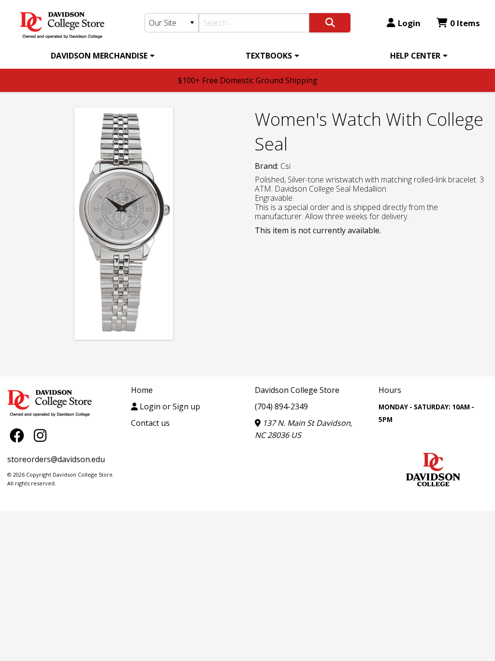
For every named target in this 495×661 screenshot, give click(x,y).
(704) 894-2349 (281, 406)
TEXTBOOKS (269, 55)
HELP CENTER (415, 55)
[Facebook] (19, 434)
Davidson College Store (297, 390)
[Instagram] (40, 434)
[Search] (329, 22)
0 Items (465, 23)
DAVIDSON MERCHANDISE (99, 55)
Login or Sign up (169, 406)
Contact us (150, 423)
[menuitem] (101, 55)
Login (409, 23)
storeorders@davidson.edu (56, 459)
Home (142, 390)
